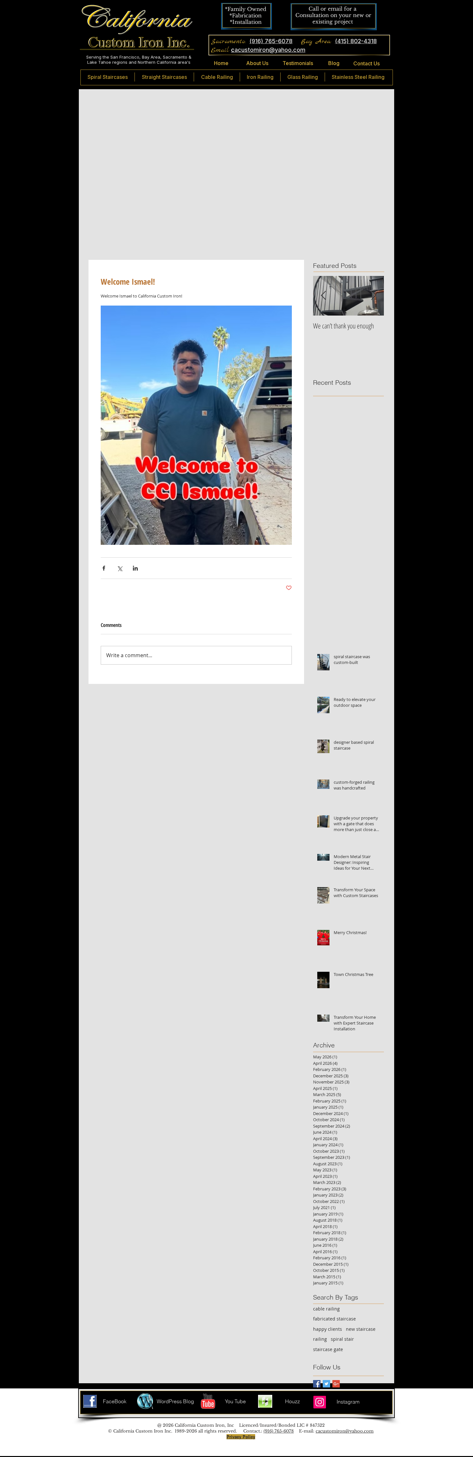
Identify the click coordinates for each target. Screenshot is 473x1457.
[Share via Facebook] (104, 568)
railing (320, 1339)
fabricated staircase (334, 1319)
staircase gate (328, 1349)
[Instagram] (319, 1402)
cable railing (326, 1309)
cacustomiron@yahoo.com (345, 1431)
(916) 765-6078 (279, 1431)
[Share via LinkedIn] (135, 568)
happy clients (327, 1329)
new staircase (361, 1329)
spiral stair (342, 1339)
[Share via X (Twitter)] (119, 568)
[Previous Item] (323, 296)
